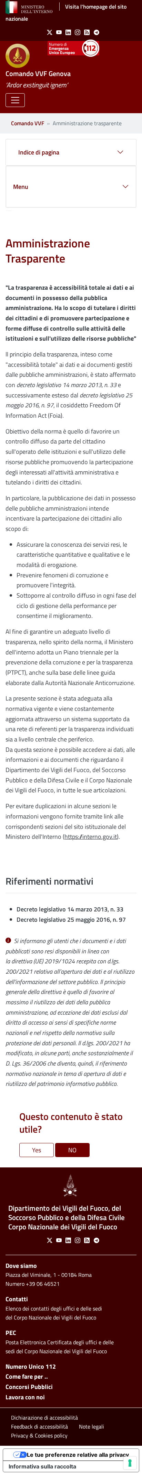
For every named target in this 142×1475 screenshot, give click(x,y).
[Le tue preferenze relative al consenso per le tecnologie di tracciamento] (129, 1462)
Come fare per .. (27, 1376)
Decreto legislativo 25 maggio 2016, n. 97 (71, 919)
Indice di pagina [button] (38, 152)
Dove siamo (21, 1265)
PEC (11, 1332)
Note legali (91, 1426)
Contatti (17, 1299)
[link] (48, 32)
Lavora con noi (25, 1397)
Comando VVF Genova (38, 73)
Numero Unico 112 (31, 1366)
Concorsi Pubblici (29, 1386)
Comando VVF (27, 123)
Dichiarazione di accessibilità (44, 1417)
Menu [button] (20, 186)
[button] (15, 100)
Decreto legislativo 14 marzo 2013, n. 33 (70, 909)
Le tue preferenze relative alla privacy (78, 1454)
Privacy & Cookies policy (39, 1435)
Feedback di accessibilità (39, 1426)
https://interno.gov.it (90, 836)
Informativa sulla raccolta (42, 1466)
